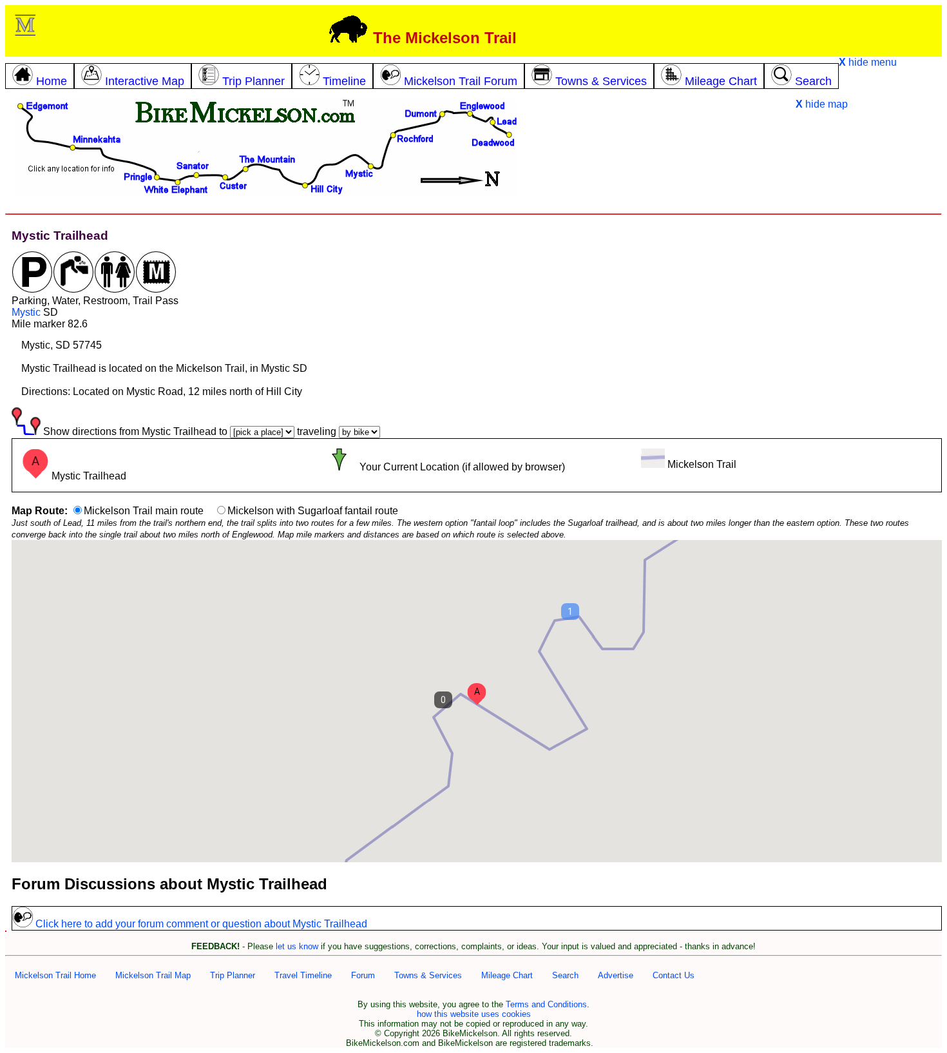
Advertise (615, 975)
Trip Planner (232, 975)
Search (565, 975)
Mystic (26, 312)
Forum (363, 975)
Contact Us (673, 975)
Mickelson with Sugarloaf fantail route (312, 510)
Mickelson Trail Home (55, 975)
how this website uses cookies (474, 1014)
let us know (297, 946)
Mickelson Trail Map (153, 975)
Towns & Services (428, 975)
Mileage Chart (507, 975)
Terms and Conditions (546, 1004)
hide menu (868, 62)
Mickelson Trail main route (144, 510)
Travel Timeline (303, 975)
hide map (822, 104)
